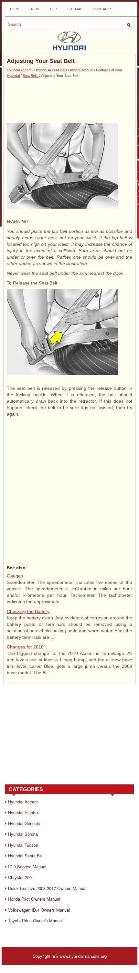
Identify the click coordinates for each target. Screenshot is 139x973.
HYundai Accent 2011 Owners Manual (63, 70)
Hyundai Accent (19, 70)
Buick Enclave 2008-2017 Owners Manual (47, 888)
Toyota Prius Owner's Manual (35, 920)
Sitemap (74, 9)
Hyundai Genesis (24, 823)
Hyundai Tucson (23, 845)
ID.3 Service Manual (27, 867)
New (35, 9)
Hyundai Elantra (23, 812)
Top (53, 9)
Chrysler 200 (20, 877)
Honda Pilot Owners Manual (34, 899)
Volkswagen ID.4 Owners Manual (39, 910)
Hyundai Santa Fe (25, 856)
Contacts (102, 9)
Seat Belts (30, 76)
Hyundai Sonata (23, 834)
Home (15, 9)
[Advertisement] (69, 100)
